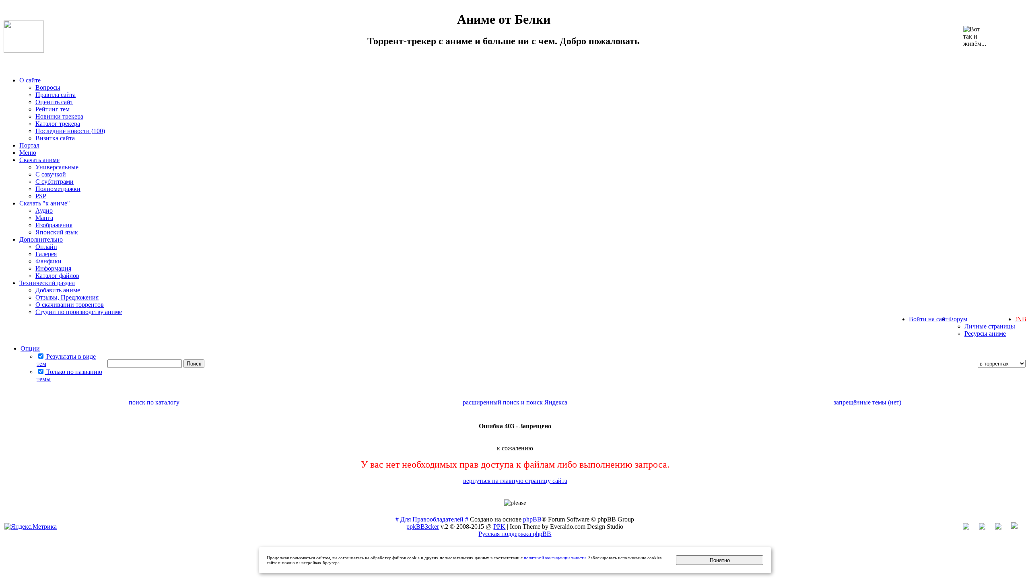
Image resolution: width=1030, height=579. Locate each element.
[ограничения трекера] (1002, 527)
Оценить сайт (54, 102)
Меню (27, 152)
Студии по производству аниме (78, 311)
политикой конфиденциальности (555, 557)
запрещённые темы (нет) (867, 402)
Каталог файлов (57, 275)
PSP (40, 196)
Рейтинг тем (52, 109)
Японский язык (56, 232)
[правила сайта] (1018, 527)
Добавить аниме (57, 290)
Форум (957, 319)
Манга (44, 217)
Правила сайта (55, 94)
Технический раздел (47, 282)
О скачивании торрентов (69, 304)
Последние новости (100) (70, 130)
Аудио (44, 210)
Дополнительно (41, 239)
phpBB (532, 519)
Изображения (53, 225)
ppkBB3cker (422, 526)
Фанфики (48, 261)
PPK (499, 526)
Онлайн (46, 246)
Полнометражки (57, 188)
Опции (30, 348)
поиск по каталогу (154, 402)
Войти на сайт (928, 319)
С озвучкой (50, 174)
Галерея (46, 253)
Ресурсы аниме (985, 333)
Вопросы (47, 87)
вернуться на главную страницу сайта (515, 480)
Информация (53, 268)
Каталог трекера (57, 123)
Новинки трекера (59, 116)
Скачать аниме (39, 159)
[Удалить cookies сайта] (970, 527)
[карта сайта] (986, 527)
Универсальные (56, 167)
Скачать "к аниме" (44, 203)
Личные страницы (989, 326)
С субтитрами (54, 181)
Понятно (720, 560)
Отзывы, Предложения (67, 297)
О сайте (30, 80)
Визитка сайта (55, 138)
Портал (29, 145)
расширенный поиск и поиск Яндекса (515, 402)
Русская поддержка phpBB (514, 533)
